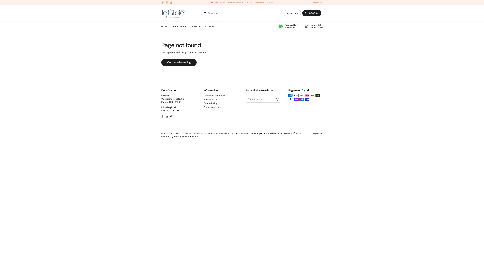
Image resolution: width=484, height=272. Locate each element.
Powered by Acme (191, 136)
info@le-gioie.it (169, 107)
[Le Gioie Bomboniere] (173, 13)
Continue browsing (179, 62)
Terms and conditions (214, 95)
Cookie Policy (210, 103)
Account (294, 13)
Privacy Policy (210, 99)
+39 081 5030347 (170, 110)
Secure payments (212, 107)
